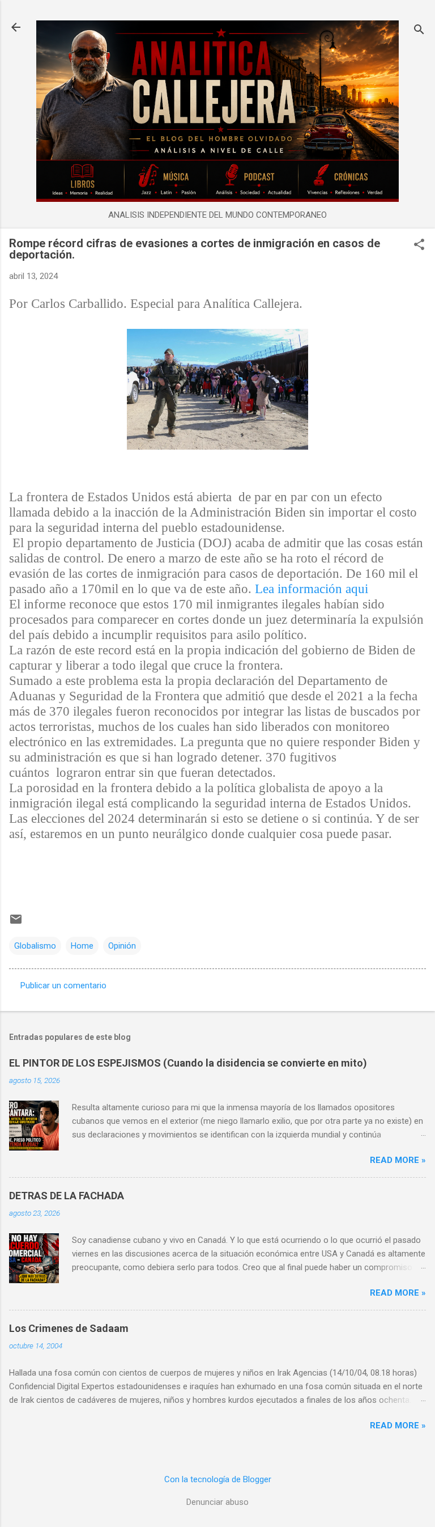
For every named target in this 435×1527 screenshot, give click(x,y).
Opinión (122, 946)
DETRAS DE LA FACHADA (66, 1196)
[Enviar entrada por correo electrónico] (16, 923)
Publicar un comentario (63, 985)
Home (82, 946)
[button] (419, 245)
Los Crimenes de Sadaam (69, 1328)
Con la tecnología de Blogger (217, 1479)
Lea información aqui (311, 589)
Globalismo (35, 946)
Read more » (398, 1160)
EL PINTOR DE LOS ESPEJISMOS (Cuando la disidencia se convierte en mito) (188, 1063)
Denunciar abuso (217, 1502)
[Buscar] (419, 31)
